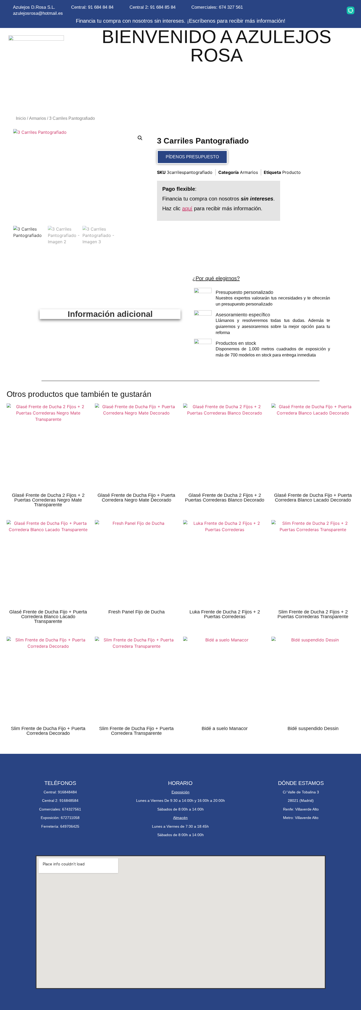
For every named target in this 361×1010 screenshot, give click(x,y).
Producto (291, 172)
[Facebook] (317, 10)
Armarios (37, 118)
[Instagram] (284, 10)
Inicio (21, 118)
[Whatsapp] (300, 10)
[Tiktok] (334, 10)
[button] (140, 138)
